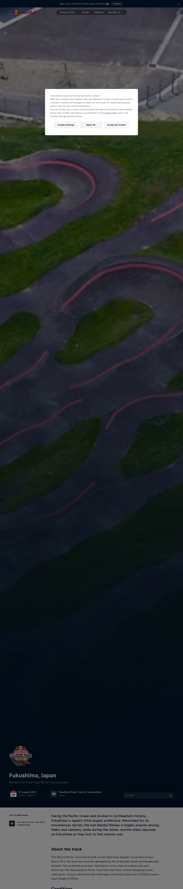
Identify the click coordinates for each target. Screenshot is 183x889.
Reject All (90, 125)
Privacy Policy (110, 113)
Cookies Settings (65, 125)
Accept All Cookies (116, 125)
